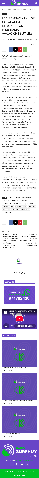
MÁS (30, 206)
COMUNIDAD (23, 200)
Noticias (9, 9)
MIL (34, 206)
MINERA (5, 209)
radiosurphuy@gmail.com (24, 460)
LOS (25, 206)
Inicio (3, 9)
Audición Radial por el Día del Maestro (16, 367)
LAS (12, 206)
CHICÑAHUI (6, 200)
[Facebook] (11, 49)
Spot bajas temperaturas (12, 434)
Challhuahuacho (26, 197)
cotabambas (17, 203)
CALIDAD (17, 197)
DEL (24, 203)
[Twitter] (17, 464)
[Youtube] (22, 464)
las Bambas (18, 206)
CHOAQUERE (14, 200)
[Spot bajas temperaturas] (19, 419)
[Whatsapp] (27, 464)
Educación (30, 203)
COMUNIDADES (7, 203)
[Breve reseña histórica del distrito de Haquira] (19, 386)
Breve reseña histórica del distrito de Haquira (18, 400)
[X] (15, 49)
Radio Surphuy (11, 39)
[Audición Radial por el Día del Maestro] (19, 353)
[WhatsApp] (25, 49)
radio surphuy (7, 212)
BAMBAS (10, 197)
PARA (17, 209)
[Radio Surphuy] (3, 39)
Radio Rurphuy (25, 209)
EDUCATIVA (6, 206)
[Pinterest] (20, 49)
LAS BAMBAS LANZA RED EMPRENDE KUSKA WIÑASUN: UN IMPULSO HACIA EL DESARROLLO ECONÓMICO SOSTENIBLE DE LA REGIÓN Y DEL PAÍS (10, 241)
